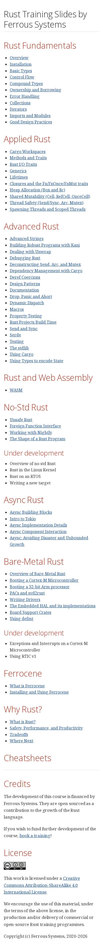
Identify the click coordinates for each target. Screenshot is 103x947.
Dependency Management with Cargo (46, 270)
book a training (35, 835)
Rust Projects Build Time (33, 322)
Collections (20, 103)
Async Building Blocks (31, 512)
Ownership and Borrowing (35, 90)
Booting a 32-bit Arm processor (40, 587)
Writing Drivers (25, 599)
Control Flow (22, 77)
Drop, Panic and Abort (31, 296)
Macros (17, 309)
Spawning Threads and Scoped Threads (48, 209)
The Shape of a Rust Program (37, 439)
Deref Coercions (25, 277)
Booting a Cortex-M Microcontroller (44, 580)
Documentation (24, 290)
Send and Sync (24, 328)
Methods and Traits (28, 158)
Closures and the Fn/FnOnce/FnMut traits (49, 183)
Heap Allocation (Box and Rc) (37, 190)
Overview (19, 57)
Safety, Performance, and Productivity (46, 728)
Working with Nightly (31, 432)
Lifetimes (19, 177)
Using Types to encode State (36, 360)
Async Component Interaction (38, 531)
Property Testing (26, 316)
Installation (21, 64)
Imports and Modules (30, 115)
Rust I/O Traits (23, 164)
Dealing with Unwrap (30, 251)
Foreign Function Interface (35, 426)
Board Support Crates (30, 612)
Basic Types (21, 71)
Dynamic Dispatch (27, 303)
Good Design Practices (31, 122)
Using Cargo (21, 354)
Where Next (21, 741)
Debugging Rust (25, 258)
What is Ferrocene (27, 686)
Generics (18, 171)
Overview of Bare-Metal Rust (37, 573)
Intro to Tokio (23, 519)
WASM (16, 390)
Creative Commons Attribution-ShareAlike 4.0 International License (42, 885)
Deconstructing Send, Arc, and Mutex (45, 264)
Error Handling (25, 96)
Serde (15, 335)
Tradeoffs (19, 734)
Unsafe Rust (21, 419)
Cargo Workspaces (28, 151)
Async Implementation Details (38, 525)
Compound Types (26, 83)
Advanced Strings (27, 238)
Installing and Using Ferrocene (39, 692)
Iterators (18, 109)
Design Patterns (25, 283)
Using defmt (21, 618)
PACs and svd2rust (27, 593)
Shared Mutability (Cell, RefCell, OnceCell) (50, 196)
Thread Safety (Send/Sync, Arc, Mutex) (46, 202)
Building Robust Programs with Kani (45, 245)
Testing (17, 341)
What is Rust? (23, 721)
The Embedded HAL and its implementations (53, 606)
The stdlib (19, 348)
